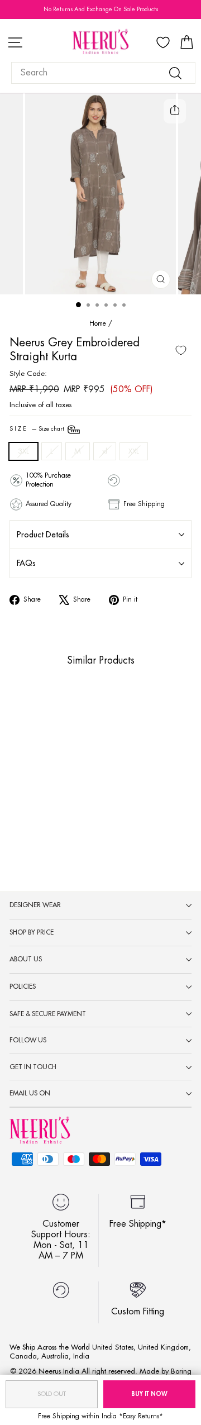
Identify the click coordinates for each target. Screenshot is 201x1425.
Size (37, 429)
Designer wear (35, 905)
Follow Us (27, 1040)
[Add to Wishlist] (181, 350)
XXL (133, 451)
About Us (25, 959)
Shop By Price (31, 932)
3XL (23, 451)
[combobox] (103, 73)
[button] (30, 781)
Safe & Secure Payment (47, 1014)
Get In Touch (32, 1067)
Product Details (43, 534)
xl (104, 451)
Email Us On (29, 1093)
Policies (22, 986)
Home (97, 323)
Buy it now (149, 1394)
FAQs (26, 563)
